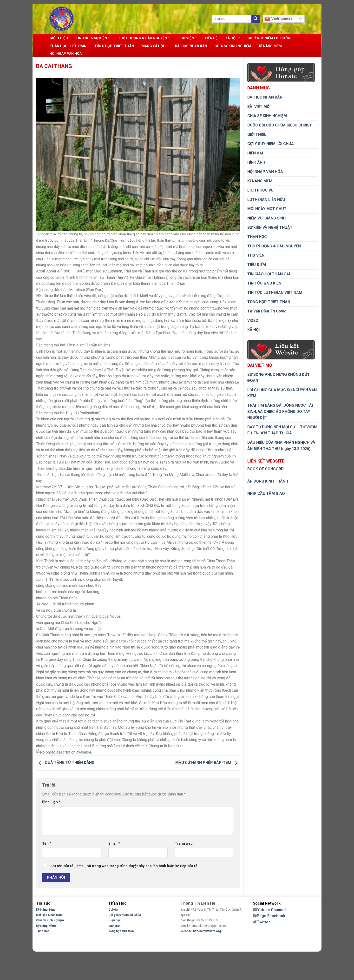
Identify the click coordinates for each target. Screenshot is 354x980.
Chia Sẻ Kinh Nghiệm (50, 920)
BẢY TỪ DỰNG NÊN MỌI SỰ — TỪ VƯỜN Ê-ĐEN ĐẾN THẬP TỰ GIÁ (282, 430)
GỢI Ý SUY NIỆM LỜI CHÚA (269, 38)
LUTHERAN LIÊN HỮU (266, 199)
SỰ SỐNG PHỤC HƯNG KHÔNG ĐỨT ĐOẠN (278, 377)
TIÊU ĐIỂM (256, 264)
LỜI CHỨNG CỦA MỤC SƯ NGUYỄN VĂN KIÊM (282, 393)
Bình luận (51, 802)
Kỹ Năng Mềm (46, 925)
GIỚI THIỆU (59, 38)
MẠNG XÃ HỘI (153, 46)
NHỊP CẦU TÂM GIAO (266, 493)
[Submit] (255, 19)
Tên (46, 843)
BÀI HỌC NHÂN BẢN (191, 46)
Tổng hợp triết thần (121, 931)
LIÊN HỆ (211, 38)
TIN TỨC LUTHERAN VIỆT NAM (274, 292)
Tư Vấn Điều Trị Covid (266, 311)
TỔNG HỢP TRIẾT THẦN (114, 46)
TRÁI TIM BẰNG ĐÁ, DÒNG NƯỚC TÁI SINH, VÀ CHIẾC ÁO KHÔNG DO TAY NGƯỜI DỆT (280, 411)
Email (114, 843)
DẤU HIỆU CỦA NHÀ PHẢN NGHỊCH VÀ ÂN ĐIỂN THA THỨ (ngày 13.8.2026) (281, 445)
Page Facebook (271, 916)
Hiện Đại (114, 920)
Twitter (263, 922)
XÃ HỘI (231, 38)
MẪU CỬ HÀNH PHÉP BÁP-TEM (203, 763)
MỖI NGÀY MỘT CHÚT (267, 208)
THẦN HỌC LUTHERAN (68, 46)
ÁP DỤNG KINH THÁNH (267, 481)
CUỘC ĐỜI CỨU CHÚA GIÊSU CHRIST (279, 125)
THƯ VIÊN (255, 255)
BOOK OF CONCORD (265, 469)
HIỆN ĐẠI (255, 153)
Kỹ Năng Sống (46, 909)
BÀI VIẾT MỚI (258, 106)
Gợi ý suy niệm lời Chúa (124, 915)
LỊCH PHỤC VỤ (260, 190)
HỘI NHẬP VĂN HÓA (66, 53)
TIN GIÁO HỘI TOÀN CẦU (269, 274)
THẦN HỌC (257, 236)
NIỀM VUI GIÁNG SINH (266, 218)
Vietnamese (281, 18)
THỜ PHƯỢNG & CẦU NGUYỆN (142, 38)
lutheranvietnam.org (207, 931)
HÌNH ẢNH (256, 162)
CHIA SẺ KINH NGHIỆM (233, 46)
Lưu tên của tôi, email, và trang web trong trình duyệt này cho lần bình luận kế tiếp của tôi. (124, 866)
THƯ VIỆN (186, 38)
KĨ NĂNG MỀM (270, 46)
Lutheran (114, 925)
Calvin (113, 909)
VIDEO (252, 320)
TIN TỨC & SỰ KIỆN (91, 38)
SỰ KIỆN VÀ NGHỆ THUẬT (270, 227)
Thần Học (43, 931)
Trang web (184, 843)
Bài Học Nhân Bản (49, 915)
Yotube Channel (271, 909)
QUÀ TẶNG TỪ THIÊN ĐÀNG (69, 763)
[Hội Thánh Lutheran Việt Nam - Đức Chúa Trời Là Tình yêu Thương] (61, 18)
